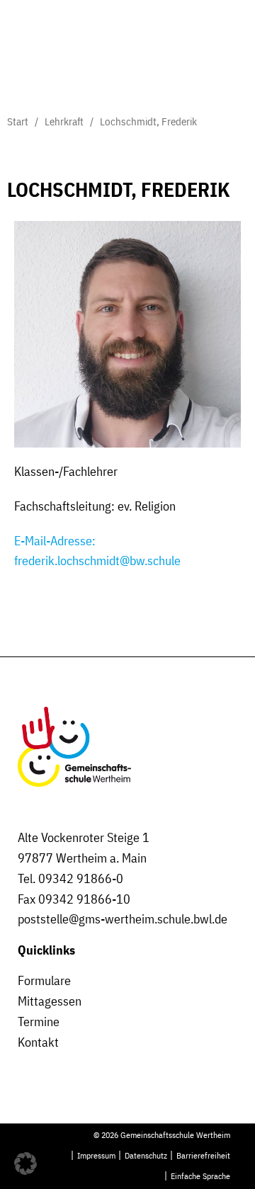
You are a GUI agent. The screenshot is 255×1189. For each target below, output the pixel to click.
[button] (25, 1163)
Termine (39, 1021)
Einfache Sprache (200, 1175)
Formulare (44, 980)
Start (17, 121)
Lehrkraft (64, 121)
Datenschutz (146, 1155)
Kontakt (38, 1042)
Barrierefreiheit (203, 1155)
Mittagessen (49, 1001)
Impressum (96, 1155)
